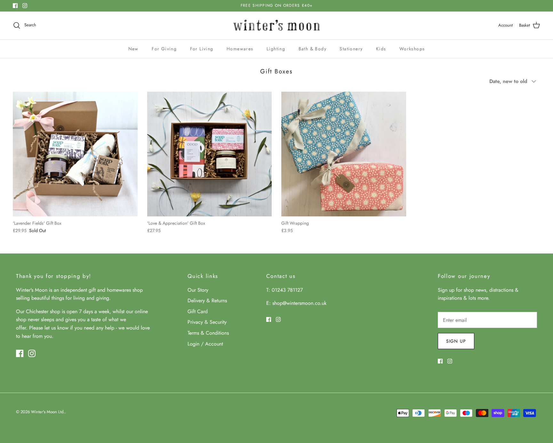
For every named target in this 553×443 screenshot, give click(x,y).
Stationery (351, 49)
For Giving (164, 49)
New (133, 49)
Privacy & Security (207, 322)
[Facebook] (15, 5)
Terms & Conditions (208, 333)
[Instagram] (24, 5)
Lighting (276, 49)
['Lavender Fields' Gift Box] (75, 154)
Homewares (240, 49)
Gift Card (198, 311)
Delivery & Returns (207, 300)
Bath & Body (312, 49)
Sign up (456, 341)
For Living (201, 49)
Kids (381, 49)
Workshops (412, 49)
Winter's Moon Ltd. (48, 412)
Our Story (198, 290)
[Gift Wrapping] (343, 154)
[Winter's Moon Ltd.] (277, 25)
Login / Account (205, 343)
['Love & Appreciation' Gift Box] (209, 154)
